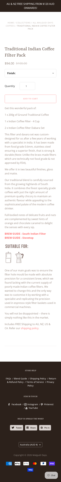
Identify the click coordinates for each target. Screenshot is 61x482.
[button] (30, 108)
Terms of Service (35, 397)
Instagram (32, 419)
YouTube (33, 423)
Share (33, 443)
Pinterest (48, 419)
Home (11, 22)
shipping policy (29, 344)
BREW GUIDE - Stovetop (19, 253)
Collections (23, 22)
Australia (29, 460)
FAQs (8, 394)
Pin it (46, 443)
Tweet (18, 443)
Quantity (10, 86)
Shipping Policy (38, 394)
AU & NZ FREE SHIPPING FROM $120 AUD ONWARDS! (30, 6)
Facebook (16, 419)
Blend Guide (20, 394)
